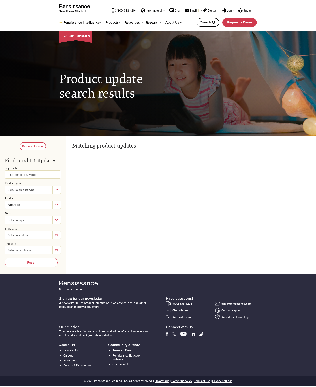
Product (10, 198)
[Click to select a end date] (56, 250)
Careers (68, 355)
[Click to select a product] (56, 205)
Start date (11, 228)
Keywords (11, 168)
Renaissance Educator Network (126, 357)
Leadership (70, 350)
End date (10, 243)
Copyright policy (181, 381)
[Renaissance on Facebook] (169, 333)
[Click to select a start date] (56, 235)
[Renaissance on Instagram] (202, 333)
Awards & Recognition (77, 365)
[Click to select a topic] (56, 220)
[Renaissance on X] (176, 333)
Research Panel (122, 350)
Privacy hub (162, 381)
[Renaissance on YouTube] (185, 333)
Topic (8, 213)
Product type (13, 183)
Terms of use (202, 381)
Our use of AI (120, 364)
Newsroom (70, 360)
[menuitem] (80, 22)
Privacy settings (222, 381)
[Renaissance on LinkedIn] (195, 333)
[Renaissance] (76, 6)
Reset (31, 262)
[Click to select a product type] (56, 190)
